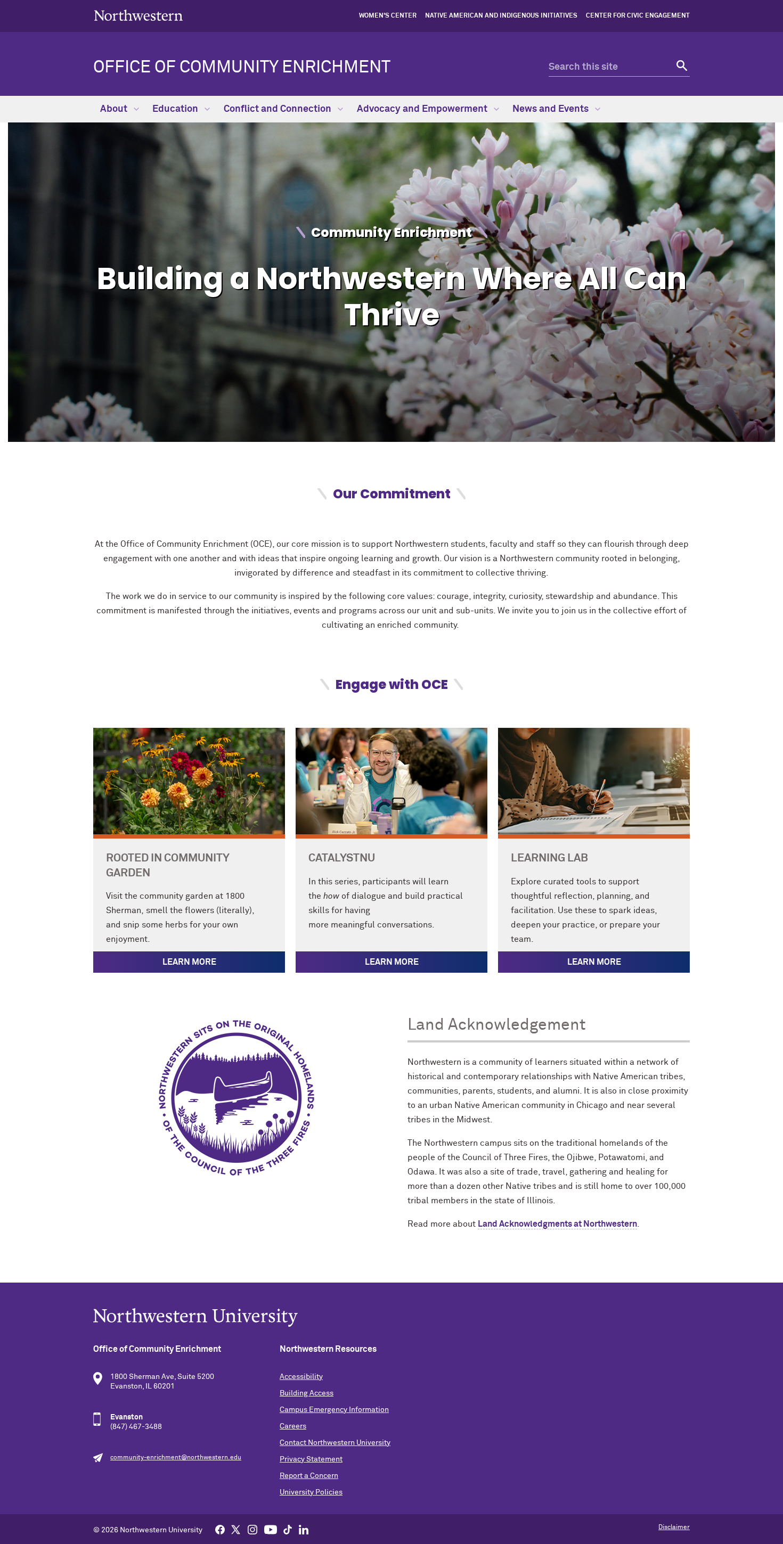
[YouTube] (270, 1529)
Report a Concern (309, 1476)
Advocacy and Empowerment (423, 109)
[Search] (680, 67)
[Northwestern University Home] (138, 15)
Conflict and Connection (278, 109)
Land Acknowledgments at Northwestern (557, 1224)
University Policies (311, 1492)
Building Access (306, 1393)
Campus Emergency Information (334, 1410)
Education (176, 109)
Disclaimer (674, 1527)
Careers (293, 1426)
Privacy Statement (311, 1459)
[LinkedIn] (303, 1529)
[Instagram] (252, 1529)
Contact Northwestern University (335, 1443)
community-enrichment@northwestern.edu (175, 1458)
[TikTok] (287, 1529)
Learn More (189, 962)
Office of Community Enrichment (241, 67)
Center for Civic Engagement (638, 16)
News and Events (551, 109)
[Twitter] (236, 1529)
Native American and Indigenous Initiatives (501, 16)
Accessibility (301, 1377)
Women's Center (388, 16)
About (114, 109)
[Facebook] (220, 1529)
